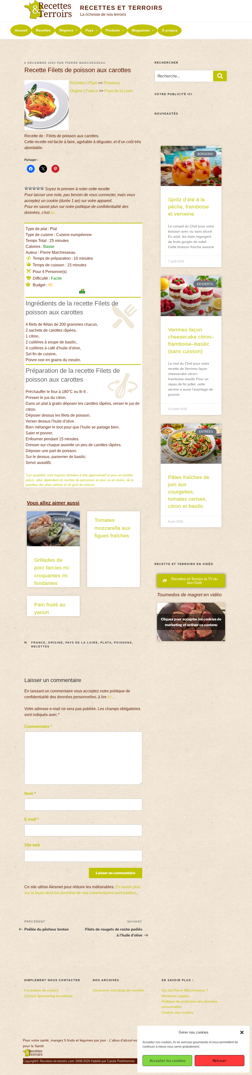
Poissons (112, 83)
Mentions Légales (175, 996)
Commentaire (38, 726)
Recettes (43, 30)
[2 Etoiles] (30, 188)
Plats (92, 83)
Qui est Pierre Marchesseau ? (185, 990)
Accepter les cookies (167, 1060)
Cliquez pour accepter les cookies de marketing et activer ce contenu (191, 622)
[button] (241, 1032)
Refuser (219, 1060)
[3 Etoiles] (34, 188)
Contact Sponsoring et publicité (48, 996)
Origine (76, 91)
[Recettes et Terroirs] (33, 1056)
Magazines (141, 30)
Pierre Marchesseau (85, 62)
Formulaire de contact (41, 990)
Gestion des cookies (177, 1012)
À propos (169, 30)
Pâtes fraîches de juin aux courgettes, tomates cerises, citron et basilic (188, 491)
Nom (30, 793)
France (92, 91)
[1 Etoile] (26, 188)
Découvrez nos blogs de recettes (118, 990)
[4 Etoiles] (38, 188)
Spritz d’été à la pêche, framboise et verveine (188, 207)
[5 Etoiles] (42, 188)
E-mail (31, 819)
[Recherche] (220, 76)
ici (52, 212)
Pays (89, 30)
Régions (66, 30)
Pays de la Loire (118, 91)
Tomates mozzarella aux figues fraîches (112, 527)
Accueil (21, 30)
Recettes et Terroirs (121, 7)
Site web (32, 845)
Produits (113, 30)
